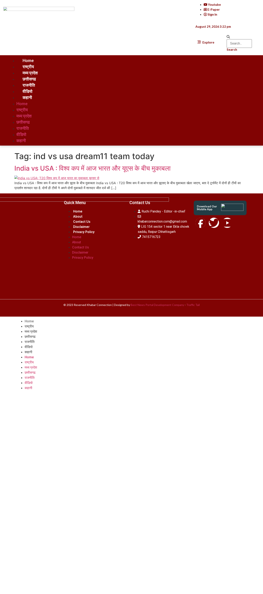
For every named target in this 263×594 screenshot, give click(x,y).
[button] (239, 36)
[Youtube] (227, 223)
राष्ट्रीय (28, 66)
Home (28, 60)
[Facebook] (200, 223)
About (77, 216)
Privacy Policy (84, 232)
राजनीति (29, 85)
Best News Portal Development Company (157, 305)
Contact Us (81, 222)
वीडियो (27, 91)
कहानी (27, 97)
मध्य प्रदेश (30, 72)
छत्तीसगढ (29, 78)
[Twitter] (214, 223)
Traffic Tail (193, 305)
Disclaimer (81, 227)
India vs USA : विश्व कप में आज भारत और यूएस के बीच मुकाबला (92, 168)
